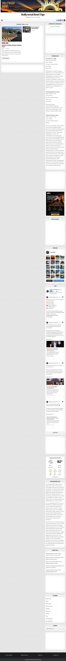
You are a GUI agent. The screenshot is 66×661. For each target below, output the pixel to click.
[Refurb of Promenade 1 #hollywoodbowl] (53, 272)
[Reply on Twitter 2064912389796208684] (47, 319)
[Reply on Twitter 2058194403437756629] (47, 398)
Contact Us (55, 655)
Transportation (49, 618)
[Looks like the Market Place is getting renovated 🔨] (57, 262)
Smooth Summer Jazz (52, 115)
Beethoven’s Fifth (51, 58)
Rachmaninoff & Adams (53, 92)
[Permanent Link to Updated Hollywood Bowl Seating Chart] (12, 34)
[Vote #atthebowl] (57, 276)
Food (47, 601)
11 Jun (61, 297)
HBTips (3, 48)
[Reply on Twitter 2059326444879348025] (47, 359)
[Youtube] (61, 20)
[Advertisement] (26, 68)
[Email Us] (62, 20)
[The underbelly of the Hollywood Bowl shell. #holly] (53, 276)
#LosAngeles (49, 316)
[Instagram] (59, 20)
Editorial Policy (24, 655)
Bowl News (48, 598)
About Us (40, 655)
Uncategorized (49, 621)
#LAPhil (56, 315)
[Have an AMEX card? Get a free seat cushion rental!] (57, 267)
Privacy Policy (9, 655)
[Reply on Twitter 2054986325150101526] (47, 428)
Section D (48, 611)
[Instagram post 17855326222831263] (62, 276)
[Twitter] (57, 20)
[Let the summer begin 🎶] (48, 258)
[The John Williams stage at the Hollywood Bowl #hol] (48, 262)
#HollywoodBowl (50, 315)
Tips (7, 43)
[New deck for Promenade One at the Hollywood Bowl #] (48, 272)
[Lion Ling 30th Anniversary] (62, 262)
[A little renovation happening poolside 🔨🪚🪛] (57, 258)
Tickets (47, 613)
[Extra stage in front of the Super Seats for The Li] (48, 267)
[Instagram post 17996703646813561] (62, 272)
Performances (49, 606)
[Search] (64, 20)
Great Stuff (48, 603)
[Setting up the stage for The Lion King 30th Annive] (53, 267)
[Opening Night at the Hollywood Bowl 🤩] (53, 262)
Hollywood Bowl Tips (33, 14)
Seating (3, 43)
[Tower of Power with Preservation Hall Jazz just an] (53, 258)
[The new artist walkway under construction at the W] (62, 258)
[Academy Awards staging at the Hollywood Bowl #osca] (48, 276)
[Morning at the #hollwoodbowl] (57, 272)
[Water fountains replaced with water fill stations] (62, 267)
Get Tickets (48, 66)
